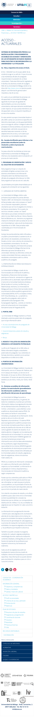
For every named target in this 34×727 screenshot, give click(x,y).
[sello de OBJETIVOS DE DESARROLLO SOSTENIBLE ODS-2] (5, 675)
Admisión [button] (16, 20)
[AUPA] (17, 684)
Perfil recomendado (12, 598)
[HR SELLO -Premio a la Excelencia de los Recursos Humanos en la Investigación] (28, 693)
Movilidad (9, 622)
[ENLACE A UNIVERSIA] (17, 675)
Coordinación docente (13, 617)
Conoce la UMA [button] (16, 12)
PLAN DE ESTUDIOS (9, 609)
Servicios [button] (16, 27)
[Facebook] (3, 569)
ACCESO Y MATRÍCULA (10, 595)
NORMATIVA (7, 648)
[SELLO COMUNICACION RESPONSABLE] (28, 684)
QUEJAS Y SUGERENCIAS (11, 660)
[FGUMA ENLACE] (28, 675)
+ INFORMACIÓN (8, 635)
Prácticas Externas (12, 625)
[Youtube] (15, 569)
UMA (3, 30)
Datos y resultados (12, 589)
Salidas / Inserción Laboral (14, 592)
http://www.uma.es (14, 88)
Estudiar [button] (17, 16)
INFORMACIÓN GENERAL (11, 584)
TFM (7, 627)
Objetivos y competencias (14, 587)
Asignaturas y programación (15, 615)
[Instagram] (11, 569)
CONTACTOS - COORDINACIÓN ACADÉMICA (13, 579)
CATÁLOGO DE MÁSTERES (11, 644)
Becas (5, 338)
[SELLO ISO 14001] (17, 693)
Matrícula (9, 606)
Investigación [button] (16, 23)
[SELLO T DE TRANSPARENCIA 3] (5, 693)
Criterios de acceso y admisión (16, 601)
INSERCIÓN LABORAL (10, 652)
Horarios (9, 620)
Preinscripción (10, 603)
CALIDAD (6, 656)
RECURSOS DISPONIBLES (11, 631)
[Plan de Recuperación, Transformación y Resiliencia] (11, 700)
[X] (7, 569)
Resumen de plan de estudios (15, 612)
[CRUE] (5, 684)
